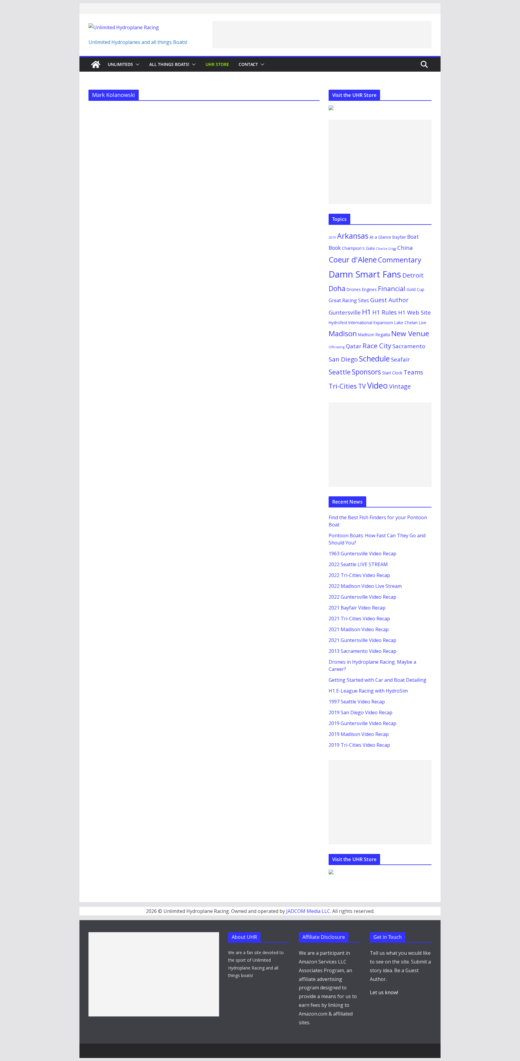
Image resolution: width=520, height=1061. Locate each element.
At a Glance (380, 237)
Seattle (340, 372)
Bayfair (399, 237)
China (405, 247)
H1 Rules (384, 312)
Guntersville (345, 312)
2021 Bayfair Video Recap (357, 607)
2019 (332, 237)
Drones (354, 289)
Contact (248, 64)
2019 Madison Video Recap (359, 734)
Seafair (400, 359)
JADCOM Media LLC (308, 911)
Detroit (413, 275)
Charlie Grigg (386, 249)
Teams (413, 372)
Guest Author (389, 300)
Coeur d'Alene (353, 259)
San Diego (343, 359)
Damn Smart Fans (365, 274)
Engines (369, 289)
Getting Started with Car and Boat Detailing (377, 680)
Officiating (337, 347)
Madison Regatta (374, 334)
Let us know (383, 992)
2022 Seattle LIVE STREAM (358, 564)
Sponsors (366, 372)
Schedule (374, 358)
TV (362, 386)
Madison (343, 333)
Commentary (399, 260)
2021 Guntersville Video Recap (362, 640)
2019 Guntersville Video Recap (362, 723)
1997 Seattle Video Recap (357, 701)
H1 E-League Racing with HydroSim (368, 690)
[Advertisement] (322, 34)
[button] (136, 64)
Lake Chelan (406, 322)
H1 (366, 312)
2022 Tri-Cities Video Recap (359, 575)
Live (422, 322)
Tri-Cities (343, 386)
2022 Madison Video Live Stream (365, 586)
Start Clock (392, 373)
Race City (377, 345)
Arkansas (352, 236)
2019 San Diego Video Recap (360, 712)
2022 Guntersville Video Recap (362, 597)
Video (377, 385)
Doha (337, 288)
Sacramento (408, 346)
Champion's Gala (358, 248)
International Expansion (370, 322)
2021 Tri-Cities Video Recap (359, 618)
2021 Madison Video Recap (359, 629)
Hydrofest (338, 322)
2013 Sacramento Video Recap (362, 651)
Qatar (353, 346)
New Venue (410, 333)
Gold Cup (415, 289)
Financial (391, 288)
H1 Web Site (414, 312)
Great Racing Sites (349, 300)
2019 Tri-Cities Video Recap (359, 745)
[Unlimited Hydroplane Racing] (95, 64)
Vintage (400, 386)
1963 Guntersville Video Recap (362, 553)
